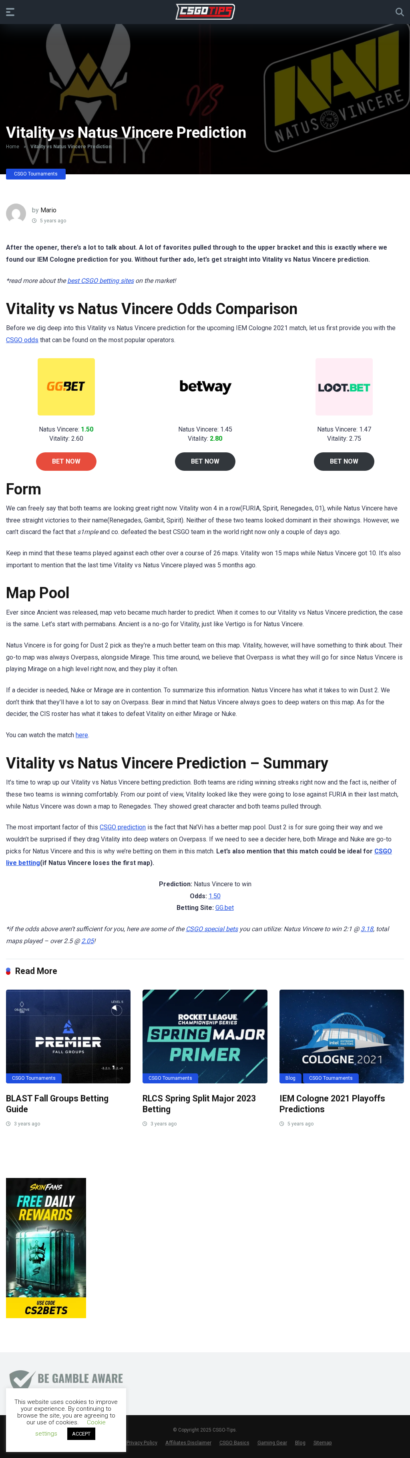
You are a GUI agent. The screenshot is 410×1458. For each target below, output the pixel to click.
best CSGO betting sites (100, 280)
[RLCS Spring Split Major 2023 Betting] (205, 1036)
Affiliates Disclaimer (188, 1443)
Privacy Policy (142, 1443)
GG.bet (224, 908)
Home (12, 146)
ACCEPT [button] (81, 1434)
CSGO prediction (123, 827)
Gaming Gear (272, 1443)
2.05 (87, 941)
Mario (48, 210)
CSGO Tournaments (36, 174)
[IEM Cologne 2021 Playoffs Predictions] (341, 1036)
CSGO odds (22, 340)
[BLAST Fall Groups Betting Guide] (68, 1036)
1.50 (215, 896)
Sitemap (323, 1443)
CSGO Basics (234, 1443)
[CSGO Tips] (205, 12)
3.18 (367, 929)
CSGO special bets (212, 929)
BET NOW (66, 461)
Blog (290, 1078)
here (82, 735)
